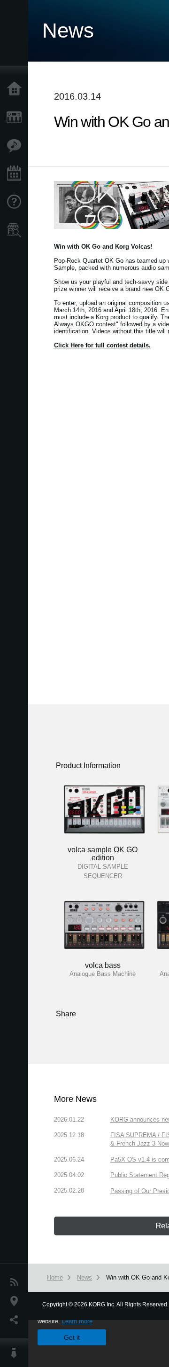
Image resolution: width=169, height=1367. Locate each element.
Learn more (77, 1321)
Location (16, 1301)
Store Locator (16, 230)
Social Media (16, 1320)
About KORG (16, 1353)
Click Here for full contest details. (102, 345)
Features (16, 146)
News (16, 1282)
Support (16, 202)
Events (16, 174)
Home (16, 89)
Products (16, 117)
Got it (72, 1337)
